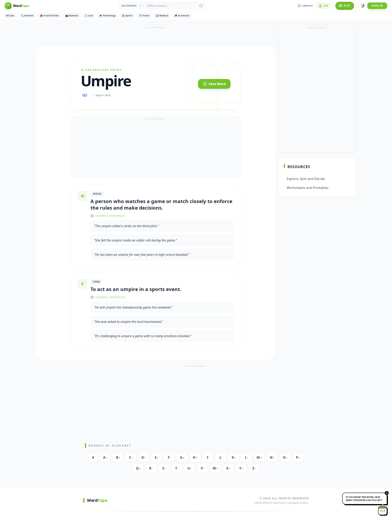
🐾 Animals (27, 15)
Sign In (377, 5)
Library (307, 5)
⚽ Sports (127, 15)
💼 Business (71, 15)
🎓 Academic (182, 15)
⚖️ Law (89, 15)
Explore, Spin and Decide (306, 178)
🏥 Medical (162, 15)
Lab (325, 5)
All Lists (10, 15)
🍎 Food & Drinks (49, 15)
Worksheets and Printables (308, 187)
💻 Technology (107, 15)
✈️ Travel (144, 15)
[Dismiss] (387, 493)
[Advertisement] (155, 34)
